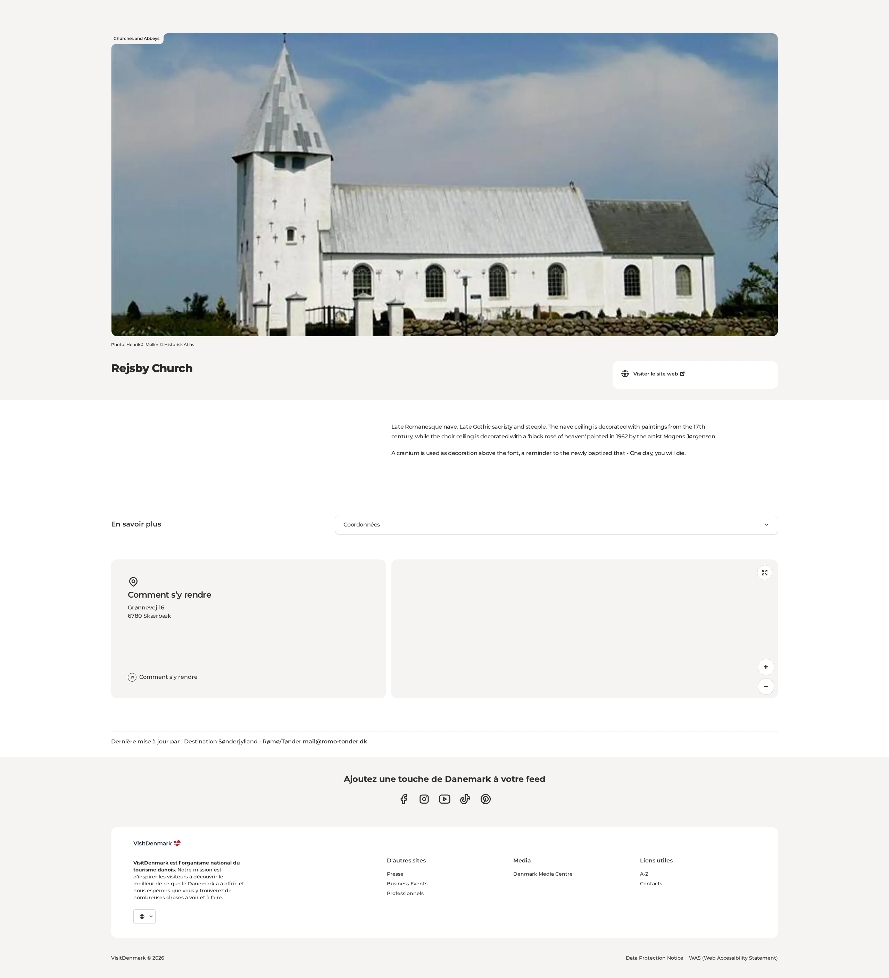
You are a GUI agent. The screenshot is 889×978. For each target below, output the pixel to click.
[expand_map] (764, 572)
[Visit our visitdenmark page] (445, 799)
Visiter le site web (655, 374)
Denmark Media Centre (543, 874)
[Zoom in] (766, 667)
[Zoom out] (766, 686)
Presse (395, 874)
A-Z (644, 874)
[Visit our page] (424, 799)
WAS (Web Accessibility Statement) (733, 958)
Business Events (407, 883)
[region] (584, 628)
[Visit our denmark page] (404, 799)
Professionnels (405, 893)
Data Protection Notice (654, 958)
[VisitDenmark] (157, 843)
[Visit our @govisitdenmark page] (465, 799)
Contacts (651, 883)
